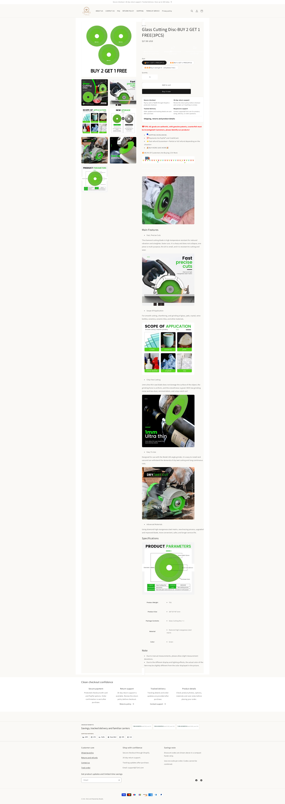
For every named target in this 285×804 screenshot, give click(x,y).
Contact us (85, 762)
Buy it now (166, 91)
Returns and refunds (89, 757)
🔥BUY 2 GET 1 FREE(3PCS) (154, 63)
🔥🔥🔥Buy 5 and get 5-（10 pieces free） (160, 68)
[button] (191, 11)
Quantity (145, 73)
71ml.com (89, 799)
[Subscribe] (118, 780)
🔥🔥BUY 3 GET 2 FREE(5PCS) (181, 63)
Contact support (156, 704)
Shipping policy (87, 752)
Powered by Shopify (97, 799)
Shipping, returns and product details (159, 119)
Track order (85, 767)
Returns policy (125, 704)
